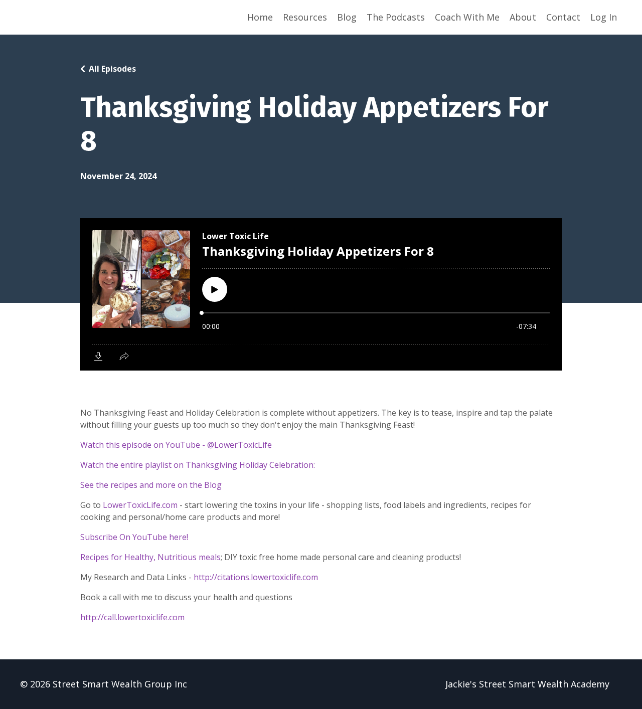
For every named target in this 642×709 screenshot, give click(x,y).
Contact (563, 17)
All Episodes (112, 68)
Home (260, 17)
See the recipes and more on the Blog (151, 484)
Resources (305, 17)
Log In (603, 17)
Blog (347, 17)
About (523, 17)
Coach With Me (467, 17)
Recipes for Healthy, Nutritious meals (150, 557)
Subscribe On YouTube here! (134, 537)
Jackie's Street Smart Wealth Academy (527, 684)
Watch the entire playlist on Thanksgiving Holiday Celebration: (197, 464)
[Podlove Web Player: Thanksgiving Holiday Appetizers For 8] (321, 294)
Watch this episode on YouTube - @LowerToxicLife (176, 444)
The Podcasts (396, 17)
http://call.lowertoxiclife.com (132, 617)
